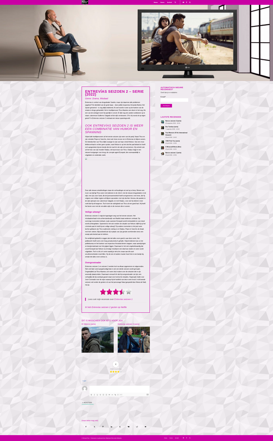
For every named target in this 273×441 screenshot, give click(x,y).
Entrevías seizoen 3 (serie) (128, 324)
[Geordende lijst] (103, 394)
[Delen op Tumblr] (120, 427)
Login (84, 381)
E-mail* (163, 97)
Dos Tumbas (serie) (171, 127)
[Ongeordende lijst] (106, 394)
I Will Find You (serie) (172, 141)
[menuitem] (155, 2)
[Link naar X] (189, 2)
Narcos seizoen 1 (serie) (173, 152)
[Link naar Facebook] (186, 2)
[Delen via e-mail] (145, 427)
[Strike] (100, 394)
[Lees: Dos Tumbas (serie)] (162, 128)
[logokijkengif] (85, 2)
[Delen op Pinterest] (103, 427)
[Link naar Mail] (183, 2)
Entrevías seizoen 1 (123, 299)
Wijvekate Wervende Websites (114, 438)
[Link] (115, 394)
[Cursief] (94, 394)
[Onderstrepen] (97, 394)
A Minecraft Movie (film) (173, 147)
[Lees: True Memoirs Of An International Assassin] (162, 134)
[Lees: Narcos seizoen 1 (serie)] (162, 154)
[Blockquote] (109, 394)
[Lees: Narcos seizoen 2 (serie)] (162, 122)
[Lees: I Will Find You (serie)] (162, 142)
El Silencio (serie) (89, 324)
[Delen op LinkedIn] (111, 427)
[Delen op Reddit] (137, 427)
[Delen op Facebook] (86, 427)
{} (118, 394)
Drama (95, 98)
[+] (121, 394)
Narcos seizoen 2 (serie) (173, 121)
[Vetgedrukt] (91, 394)
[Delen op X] (94, 427)
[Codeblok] (112, 394)
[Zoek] (175, 2)
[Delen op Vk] (128, 427)
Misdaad (104, 98)
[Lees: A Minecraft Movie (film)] (162, 148)
